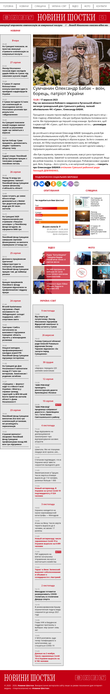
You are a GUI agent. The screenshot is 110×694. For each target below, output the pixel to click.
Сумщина (40, 6)
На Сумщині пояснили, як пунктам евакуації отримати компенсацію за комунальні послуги (15, 50)
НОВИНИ (15, 31)
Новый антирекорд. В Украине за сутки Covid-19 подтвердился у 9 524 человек (48, 492)
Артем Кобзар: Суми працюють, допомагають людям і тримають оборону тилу (14, 144)
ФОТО (91, 248)
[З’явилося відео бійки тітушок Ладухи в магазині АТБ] (82, 287)
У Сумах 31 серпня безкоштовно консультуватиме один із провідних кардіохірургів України (15, 89)
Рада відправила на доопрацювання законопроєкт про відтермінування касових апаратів (46, 436)
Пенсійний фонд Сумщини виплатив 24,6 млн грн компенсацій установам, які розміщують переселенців (15, 421)
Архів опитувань (60, 234)
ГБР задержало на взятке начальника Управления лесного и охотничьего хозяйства (45, 558)
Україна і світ (59, 6)
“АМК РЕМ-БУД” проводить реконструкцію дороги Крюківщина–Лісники (46, 389)
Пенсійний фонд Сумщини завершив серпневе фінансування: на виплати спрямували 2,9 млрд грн (15, 241)
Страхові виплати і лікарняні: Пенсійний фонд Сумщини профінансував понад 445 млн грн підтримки (14, 439)
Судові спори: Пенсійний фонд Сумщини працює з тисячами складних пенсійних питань (14, 160)
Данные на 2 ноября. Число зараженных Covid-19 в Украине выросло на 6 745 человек (47, 657)
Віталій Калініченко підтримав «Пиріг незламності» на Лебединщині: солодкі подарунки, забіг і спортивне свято (13, 313)
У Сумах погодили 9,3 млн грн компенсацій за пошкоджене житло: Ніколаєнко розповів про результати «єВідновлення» (15, 108)
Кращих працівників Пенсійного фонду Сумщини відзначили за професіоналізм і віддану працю (14, 287)
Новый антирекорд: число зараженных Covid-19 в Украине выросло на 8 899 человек (48, 542)
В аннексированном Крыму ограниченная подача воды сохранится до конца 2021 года (48, 611)
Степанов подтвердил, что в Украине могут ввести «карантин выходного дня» (48, 462)
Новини (24, 6)
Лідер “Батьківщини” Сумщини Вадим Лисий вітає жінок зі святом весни (56, 258)
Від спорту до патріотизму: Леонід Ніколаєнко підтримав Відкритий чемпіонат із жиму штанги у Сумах (46, 321)
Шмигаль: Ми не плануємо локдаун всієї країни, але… (47, 450)
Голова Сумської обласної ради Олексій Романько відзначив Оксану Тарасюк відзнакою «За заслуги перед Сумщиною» (48, 347)
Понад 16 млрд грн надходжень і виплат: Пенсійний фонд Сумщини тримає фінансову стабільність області (15, 183)
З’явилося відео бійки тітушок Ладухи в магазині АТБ (57, 286)
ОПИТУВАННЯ (51, 191)
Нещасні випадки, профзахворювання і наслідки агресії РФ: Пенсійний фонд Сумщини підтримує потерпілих (15, 353)
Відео (75, 6)
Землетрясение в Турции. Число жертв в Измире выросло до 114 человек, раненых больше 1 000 (47, 476)
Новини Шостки (40, 688)
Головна (8, 6)
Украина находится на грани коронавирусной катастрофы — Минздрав (46, 513)
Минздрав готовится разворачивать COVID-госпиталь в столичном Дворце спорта (46, 595)
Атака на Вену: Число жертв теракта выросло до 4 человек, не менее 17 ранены (48, 527)
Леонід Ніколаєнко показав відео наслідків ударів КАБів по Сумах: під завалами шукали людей (15, 72)
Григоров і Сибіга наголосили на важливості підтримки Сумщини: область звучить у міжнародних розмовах (14, 333)
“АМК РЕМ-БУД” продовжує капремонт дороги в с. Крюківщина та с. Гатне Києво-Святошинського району (47, 412)
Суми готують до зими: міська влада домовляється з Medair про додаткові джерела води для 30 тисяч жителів (14, 202)
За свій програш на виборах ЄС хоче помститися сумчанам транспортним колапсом (57, 274)
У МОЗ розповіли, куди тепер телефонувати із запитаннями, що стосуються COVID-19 (45, 642)
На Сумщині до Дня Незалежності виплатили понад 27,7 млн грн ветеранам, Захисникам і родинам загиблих (14, 371)
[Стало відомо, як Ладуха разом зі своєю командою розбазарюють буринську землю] (82, 258)
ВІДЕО (51, 248)
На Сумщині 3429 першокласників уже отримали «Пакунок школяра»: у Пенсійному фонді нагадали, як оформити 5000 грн (14, 223)
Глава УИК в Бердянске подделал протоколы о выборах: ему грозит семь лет (47, 626)
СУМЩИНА (91, 191)
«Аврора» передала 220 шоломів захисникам (46, 369)
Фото (87, 6)
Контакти (101, 6)
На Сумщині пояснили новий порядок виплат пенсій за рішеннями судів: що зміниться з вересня (13, 127)
